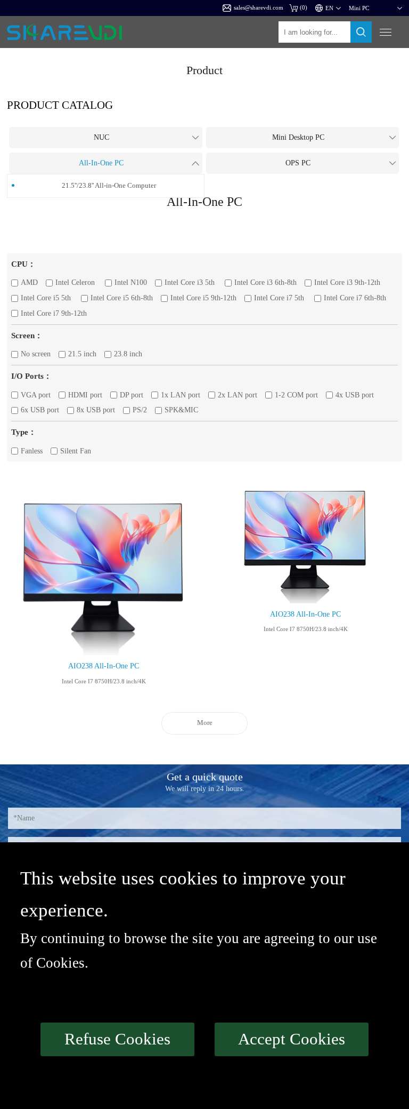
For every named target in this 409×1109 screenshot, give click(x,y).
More (204, 723)
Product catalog (60, 105)
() (303, 7)
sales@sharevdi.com (258, 7)
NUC (101, 137)
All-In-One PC (101, 163)
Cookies (60, 963)
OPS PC (297, 163)
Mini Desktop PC (298, 137)
